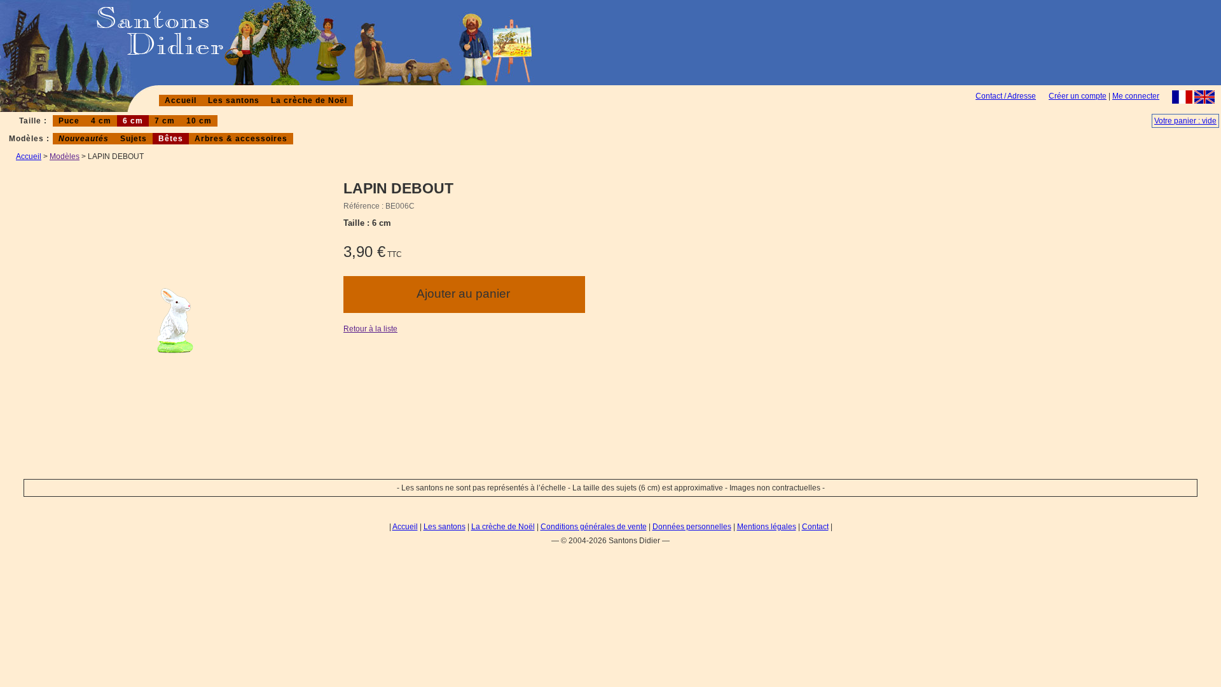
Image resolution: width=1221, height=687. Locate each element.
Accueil (181, 100)
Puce (69, 120)
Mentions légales (766, 526)
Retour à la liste (370, 328)
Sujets (133, 138)
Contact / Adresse (1006, 96)
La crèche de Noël (309, 100)
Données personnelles (691, 526)
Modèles (64, 156)
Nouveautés (84, 138)
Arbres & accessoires (241, 138)
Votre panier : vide (1185, 120)
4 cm (101, 120)
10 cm (199, 120)
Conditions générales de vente (594, 526)
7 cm (165, 120)
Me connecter (1135, 96)
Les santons (233, 100)
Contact (815, 526)
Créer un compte (1078, 96)
